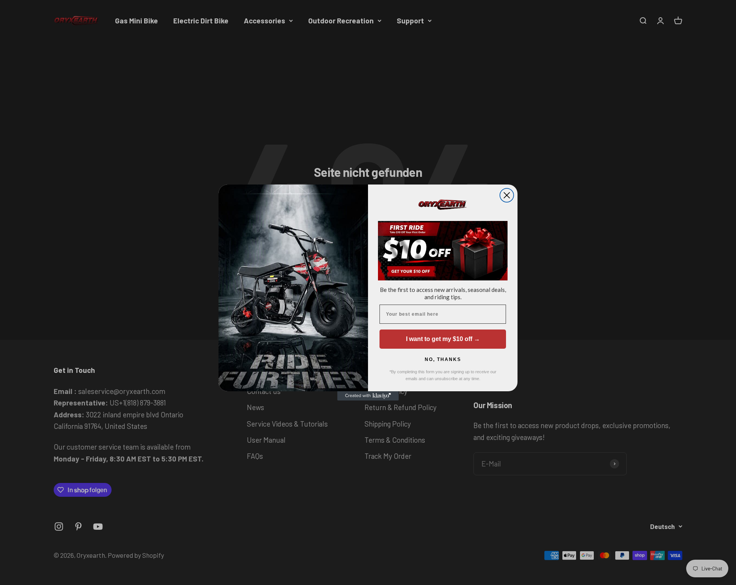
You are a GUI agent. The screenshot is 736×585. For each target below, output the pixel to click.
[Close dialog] (507, 195)
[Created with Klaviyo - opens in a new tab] (368, 395)
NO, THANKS (443, 359)
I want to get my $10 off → (443, 339)
